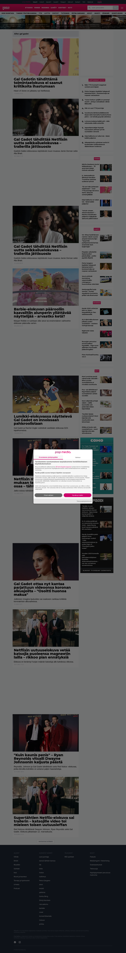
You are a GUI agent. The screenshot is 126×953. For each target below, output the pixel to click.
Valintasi (77, 457)
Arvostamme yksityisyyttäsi (48, 457)
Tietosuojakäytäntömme (84, 501)
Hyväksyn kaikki (77, 495)
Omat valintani (48, 495)
